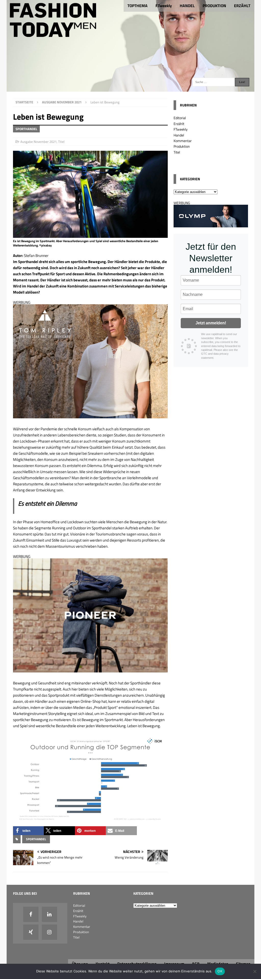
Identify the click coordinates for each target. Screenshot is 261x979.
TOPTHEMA (137, 6)
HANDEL (187, 6)
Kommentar (183, 140)
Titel (61, 141)
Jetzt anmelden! (210, 323)
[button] (28, 830)
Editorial (180, 117)
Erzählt (179, 123)
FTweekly (163, 6)
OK (219, 971)
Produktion (182, 146)
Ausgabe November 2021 (38, 141)
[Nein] (254, 971)
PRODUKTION (214, 6)
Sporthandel (36, 839)
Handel (179, 135)
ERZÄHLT (242, 6)
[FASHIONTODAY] (131, 88)
